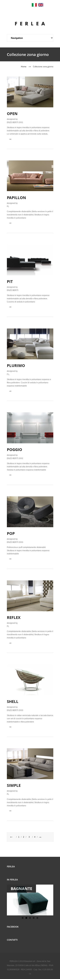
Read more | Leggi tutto (23, 139)
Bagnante (21, 888)
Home (23, 66)
